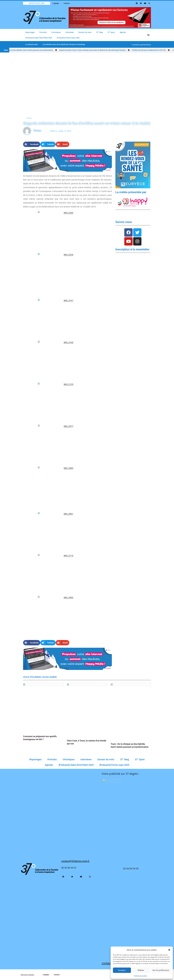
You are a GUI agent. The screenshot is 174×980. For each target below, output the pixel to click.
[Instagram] (149, 3)
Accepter (122, 970)
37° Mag (99, 32)
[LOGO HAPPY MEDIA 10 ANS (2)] (132, 202)
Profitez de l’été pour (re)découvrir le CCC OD (136, 50)
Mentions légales (27, 974)
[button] (169, 950)
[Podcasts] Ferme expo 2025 (68, 38)
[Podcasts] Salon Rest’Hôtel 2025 (38, 38)
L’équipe (56, 3)
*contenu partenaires (141, 44)
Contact (67, 3)
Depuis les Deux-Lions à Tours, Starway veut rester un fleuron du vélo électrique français (80, 50)
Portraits (43, 32)
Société (29, 118)
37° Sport (111, 32)
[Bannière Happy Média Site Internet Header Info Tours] (67, 160)
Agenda (123, 32)
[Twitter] (141, 3)
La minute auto (31, 44)
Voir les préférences (160, 970)
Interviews (69, 32)
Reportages (30, 32)
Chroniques (56, 32)
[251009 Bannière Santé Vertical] (132, 165)
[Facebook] (136, 3)
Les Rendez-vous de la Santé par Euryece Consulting (64, 44)
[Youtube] (145, 3)
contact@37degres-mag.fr (75, 861)
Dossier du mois (84, 32)
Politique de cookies (140, 976)
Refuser (141, 970)
